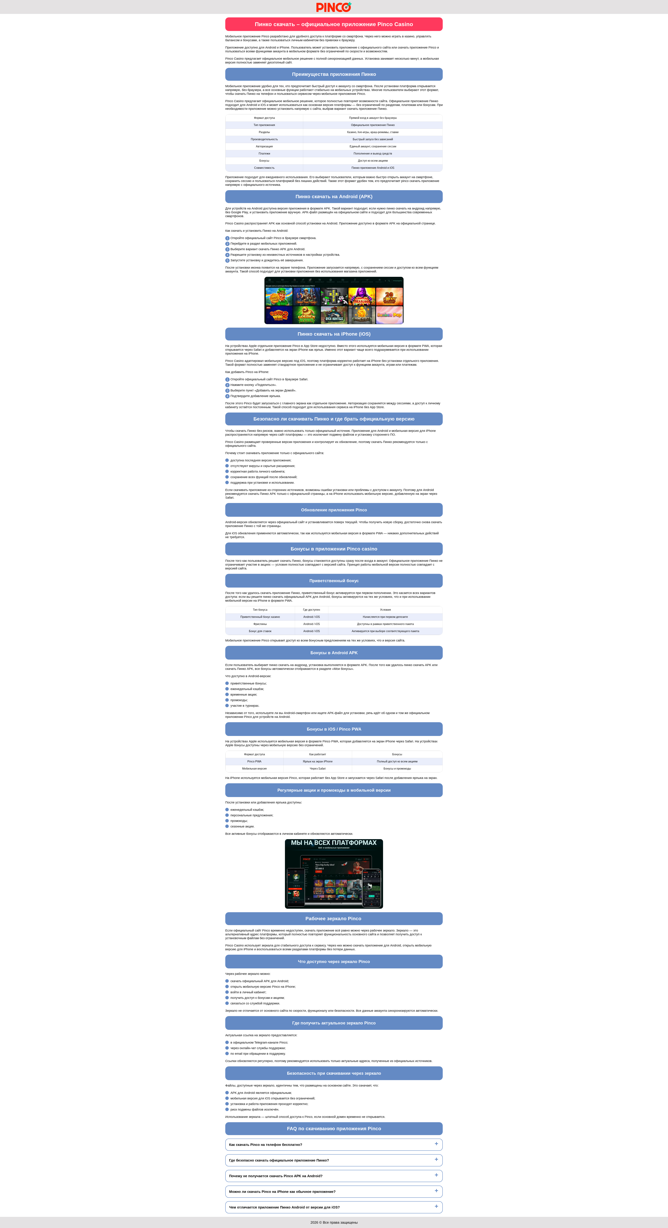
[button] (662, 1041)
